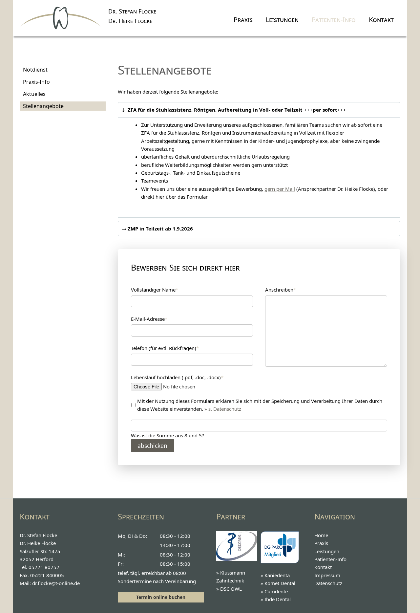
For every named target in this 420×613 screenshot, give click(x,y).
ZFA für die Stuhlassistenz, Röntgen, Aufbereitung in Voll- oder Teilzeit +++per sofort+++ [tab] (236, 109)
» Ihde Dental (276, 599)
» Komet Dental (278, 583)
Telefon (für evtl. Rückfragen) (165, 347)
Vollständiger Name (154, 289)
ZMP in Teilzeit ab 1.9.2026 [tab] (159, 228)
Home (321, 535)
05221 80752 (44, 567)
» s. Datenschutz (222, 408)
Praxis (243, 19)
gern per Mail (279, 189)
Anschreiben (280, 289)
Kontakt (381, 19)
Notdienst (35, 69)
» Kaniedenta (275, 575)
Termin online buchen (160, 597)
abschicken (152, 445)
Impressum (327, 575)
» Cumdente (274, 591)
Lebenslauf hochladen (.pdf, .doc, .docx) (177, 377)
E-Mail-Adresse (149, 318)
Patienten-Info (334, 19)
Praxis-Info (36, 81)
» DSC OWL (229, 588)
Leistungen (282, 19)
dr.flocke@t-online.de (56, 583)
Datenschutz (328, 583)
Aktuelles (34, 94)
